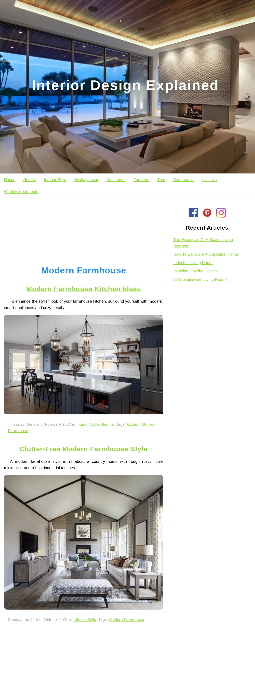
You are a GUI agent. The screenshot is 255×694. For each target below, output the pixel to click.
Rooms (29, 179)
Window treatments (21, 191)
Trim (161, 179)
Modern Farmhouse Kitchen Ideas (83, 289)
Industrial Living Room (193, 262)
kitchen (133, 424)
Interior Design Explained (125, 85)
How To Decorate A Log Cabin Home (205, 254)
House (9, 179)
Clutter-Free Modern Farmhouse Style (84, 449)
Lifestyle (209, 179)
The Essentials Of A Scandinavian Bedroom (203, 242)
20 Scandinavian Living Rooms (200, 279)
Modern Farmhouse (126, 619)
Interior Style (55, 179)
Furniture (141, 179)
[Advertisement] (83, 229)
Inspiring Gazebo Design (195, 271)
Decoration (116, 179)
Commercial (183, 179)
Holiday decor (86, 179)
